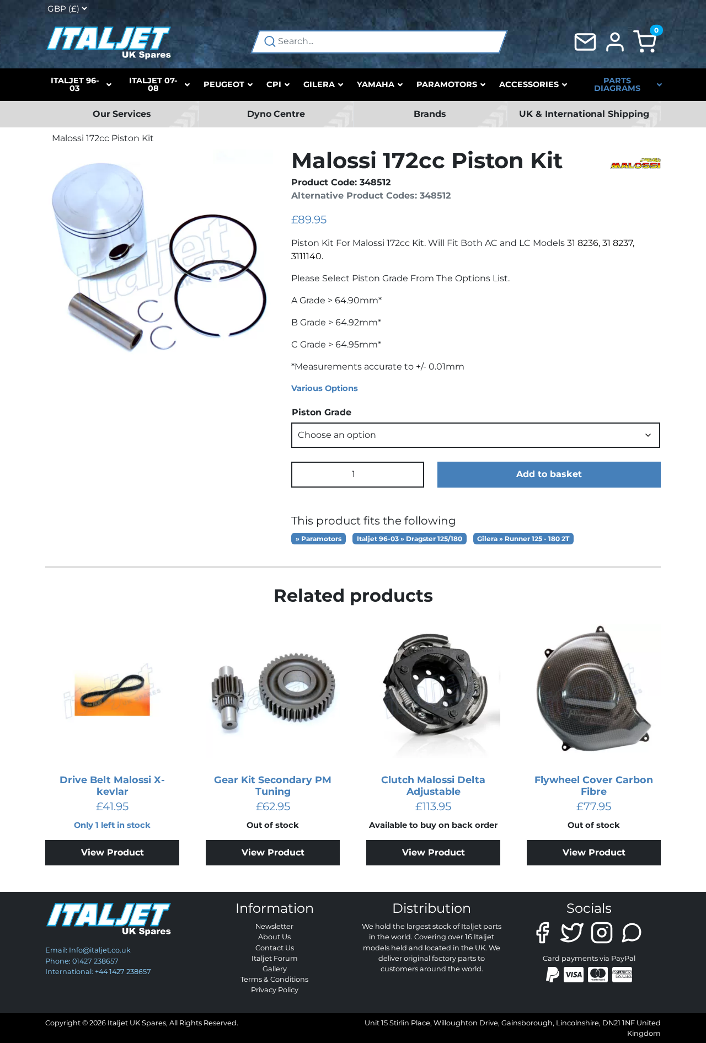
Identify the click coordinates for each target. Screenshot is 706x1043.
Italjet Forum (275, 958)
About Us (274, 937)
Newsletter (274, 926)
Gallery (275, 969)
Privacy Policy (274, 990)
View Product (112, 852)
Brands (430, 114)
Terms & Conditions (274, 979)
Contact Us (274, 948)
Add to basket (549, 474)
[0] (644, 41)
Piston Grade (321, 412)
